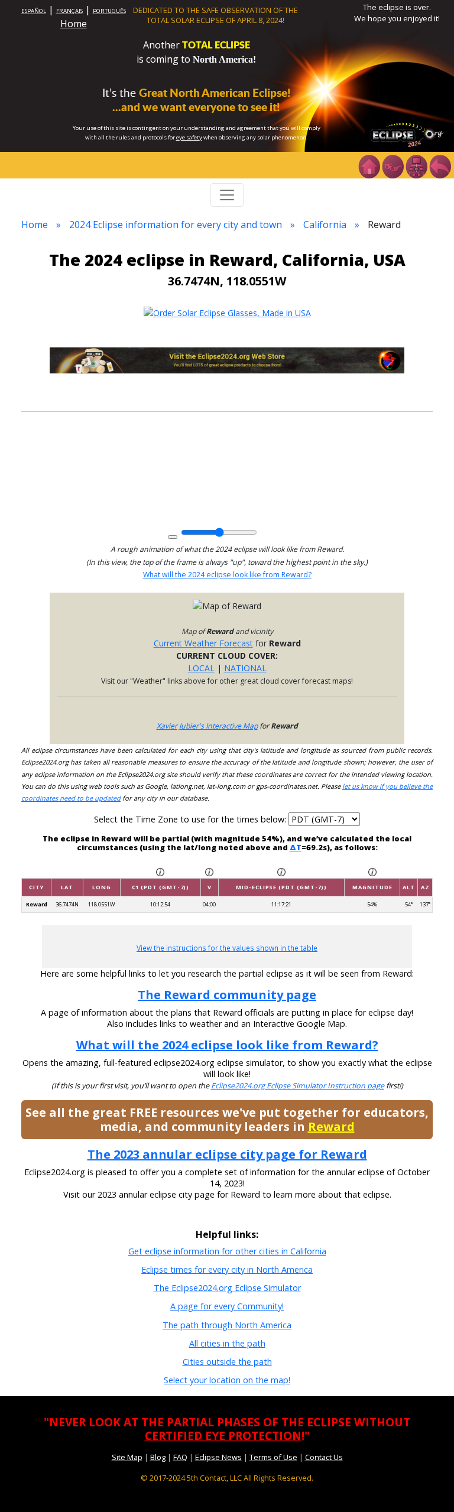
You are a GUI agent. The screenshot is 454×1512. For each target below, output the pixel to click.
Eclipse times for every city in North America (227, 1269)
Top (428, 1485)
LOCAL (201, 668)
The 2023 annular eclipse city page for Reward (227, 1154)
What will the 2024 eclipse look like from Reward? (227, 575)
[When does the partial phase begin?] (160, 871)
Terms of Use (273, 1457)
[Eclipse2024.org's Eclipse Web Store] (227, 359)
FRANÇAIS (69, 11)
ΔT (295, 847)
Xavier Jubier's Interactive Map (207, 726)
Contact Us (324, 1457)
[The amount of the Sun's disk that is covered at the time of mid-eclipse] (372, 871)
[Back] (440, 165)
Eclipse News (218, 1457)
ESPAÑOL (33, 11)
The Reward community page (227, 995)
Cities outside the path (227, 1361)
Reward (331, 1126)
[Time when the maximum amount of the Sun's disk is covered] (281, 871)
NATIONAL (245, 668)
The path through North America (227, 1325)
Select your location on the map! (227, 1380)
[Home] (369, 165)
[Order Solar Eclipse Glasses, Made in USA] (227, 311)
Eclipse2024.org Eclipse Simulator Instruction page (297, 1086)
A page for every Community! (227, 1306)
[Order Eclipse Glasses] (392, 165)
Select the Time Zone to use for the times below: (191, 819)
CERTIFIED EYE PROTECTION (223, 1435)
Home (73, 23)
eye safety (189, 137)
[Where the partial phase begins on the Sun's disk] (209, 871)
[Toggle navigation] (227, 195)
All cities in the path (227, 1343)
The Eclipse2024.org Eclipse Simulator (227, 1287)
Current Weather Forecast (203, 643)
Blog (158, 1457)
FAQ (180, 1457)
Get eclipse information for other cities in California (227, 1251)
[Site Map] (416, 165)
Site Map (127, 1457)
